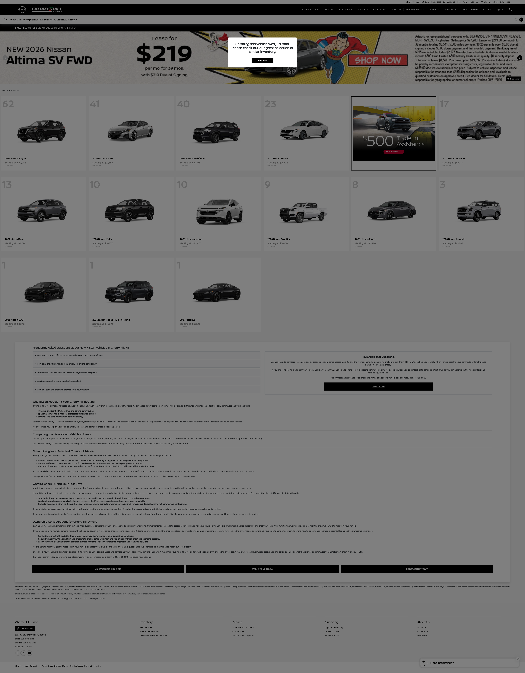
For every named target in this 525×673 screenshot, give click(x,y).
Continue (262, 60)
